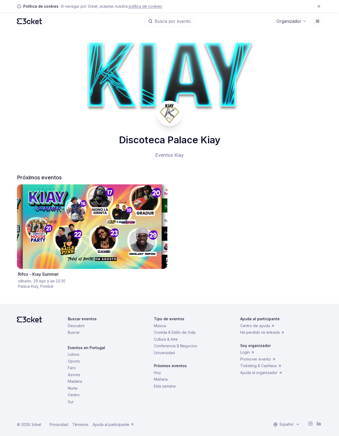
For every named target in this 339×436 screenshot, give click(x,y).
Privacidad (59, 424)
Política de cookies (145, 6)
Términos (80, 424)
